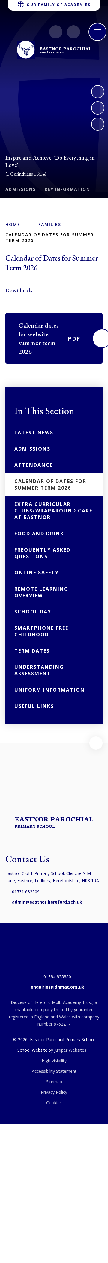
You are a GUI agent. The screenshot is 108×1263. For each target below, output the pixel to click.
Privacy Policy (54, 1092)
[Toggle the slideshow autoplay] (97, 124)
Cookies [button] (54, 1103)
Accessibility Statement (54, 1071)
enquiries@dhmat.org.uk (57, 987)
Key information (67, 189)
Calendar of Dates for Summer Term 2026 (49, 237)
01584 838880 (57, 977)
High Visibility (54, 1060)
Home (12, 224)
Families (49, 224)
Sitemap (54, 1081)
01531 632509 (26, 891)
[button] (96, 743)
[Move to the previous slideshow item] (97, 108)
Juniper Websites (70, 1050)
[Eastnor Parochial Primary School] (26, 50)
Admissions (20, 189)
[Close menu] (97, 32)
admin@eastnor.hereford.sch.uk (47, 902)
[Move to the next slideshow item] (97, 91)
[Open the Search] (73, 31)
